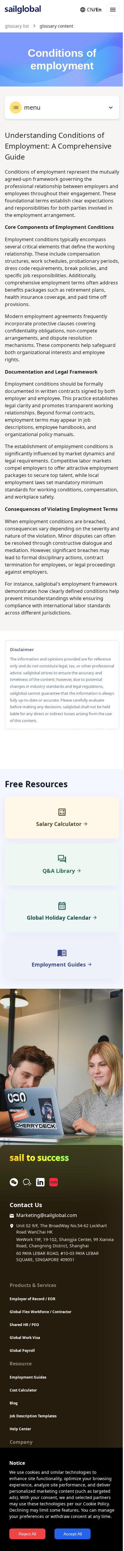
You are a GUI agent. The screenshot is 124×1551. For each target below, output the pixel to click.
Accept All (73, 1533)
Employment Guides (28, 1377)
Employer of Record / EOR (32, 1298)
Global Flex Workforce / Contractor (40, 1311)
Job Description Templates (33, 1416)
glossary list (17, 26)
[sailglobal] (20, 9)
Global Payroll (22, 1350)
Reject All (27, 1533)
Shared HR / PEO (24, 1324)
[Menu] (113, 9)
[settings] (110, 107)
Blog (14, 1403)
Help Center (20, 1428)
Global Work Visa (25, 1337)
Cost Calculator (23, 1390)
